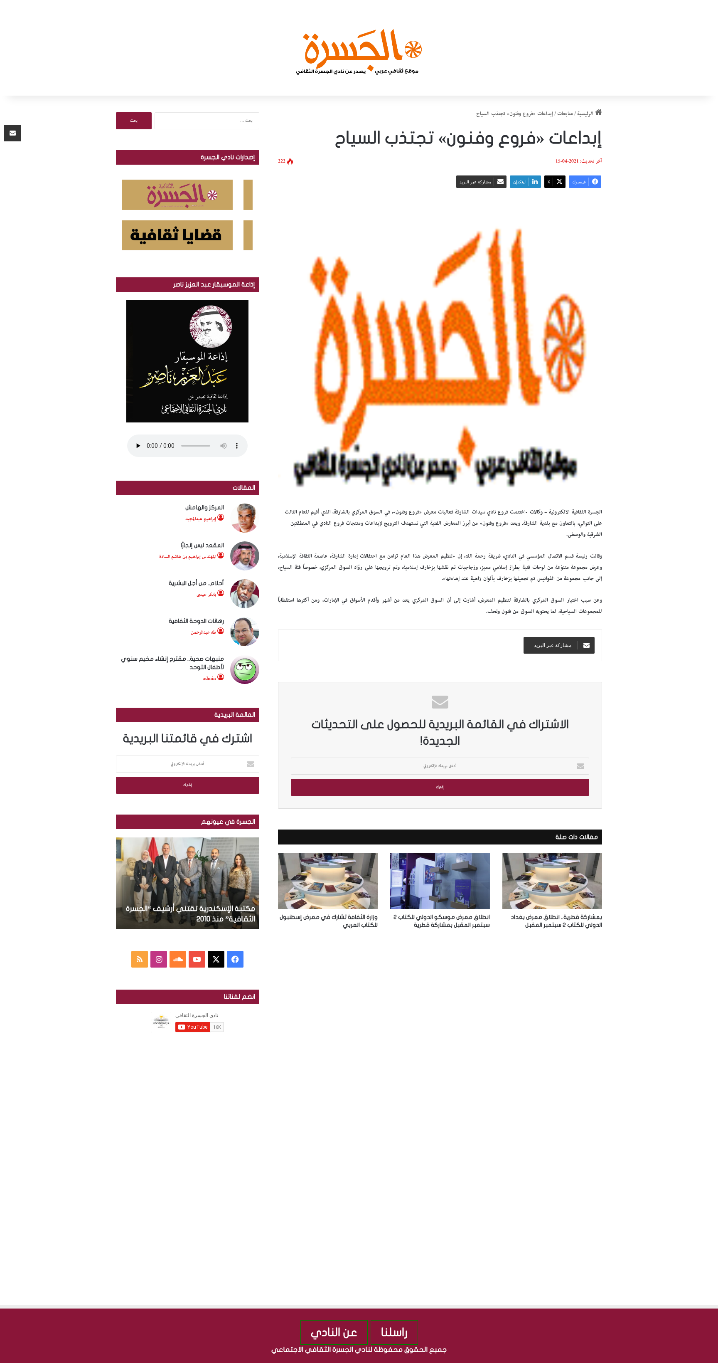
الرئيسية (586, 114)
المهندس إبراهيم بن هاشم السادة (187, 556)
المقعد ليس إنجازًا (202, 545)
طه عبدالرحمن (203, 632)
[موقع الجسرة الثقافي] (359, 48)
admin (209, 678)
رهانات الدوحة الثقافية (196, 621)
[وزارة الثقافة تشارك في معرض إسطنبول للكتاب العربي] (328, 881)
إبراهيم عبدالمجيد (200, 518)
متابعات (565, 114)
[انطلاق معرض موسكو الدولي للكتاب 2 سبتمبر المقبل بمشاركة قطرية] (440, 881)
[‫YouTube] (197, 959)
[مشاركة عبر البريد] (12, 133)
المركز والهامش (204, 507)
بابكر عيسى (206, 594)
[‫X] (216, 959)
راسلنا (394, 1332)
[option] (171, 883)
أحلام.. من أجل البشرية (196, 583)
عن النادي (334, 1332)
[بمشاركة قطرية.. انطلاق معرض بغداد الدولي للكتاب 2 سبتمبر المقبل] (552, 881)
